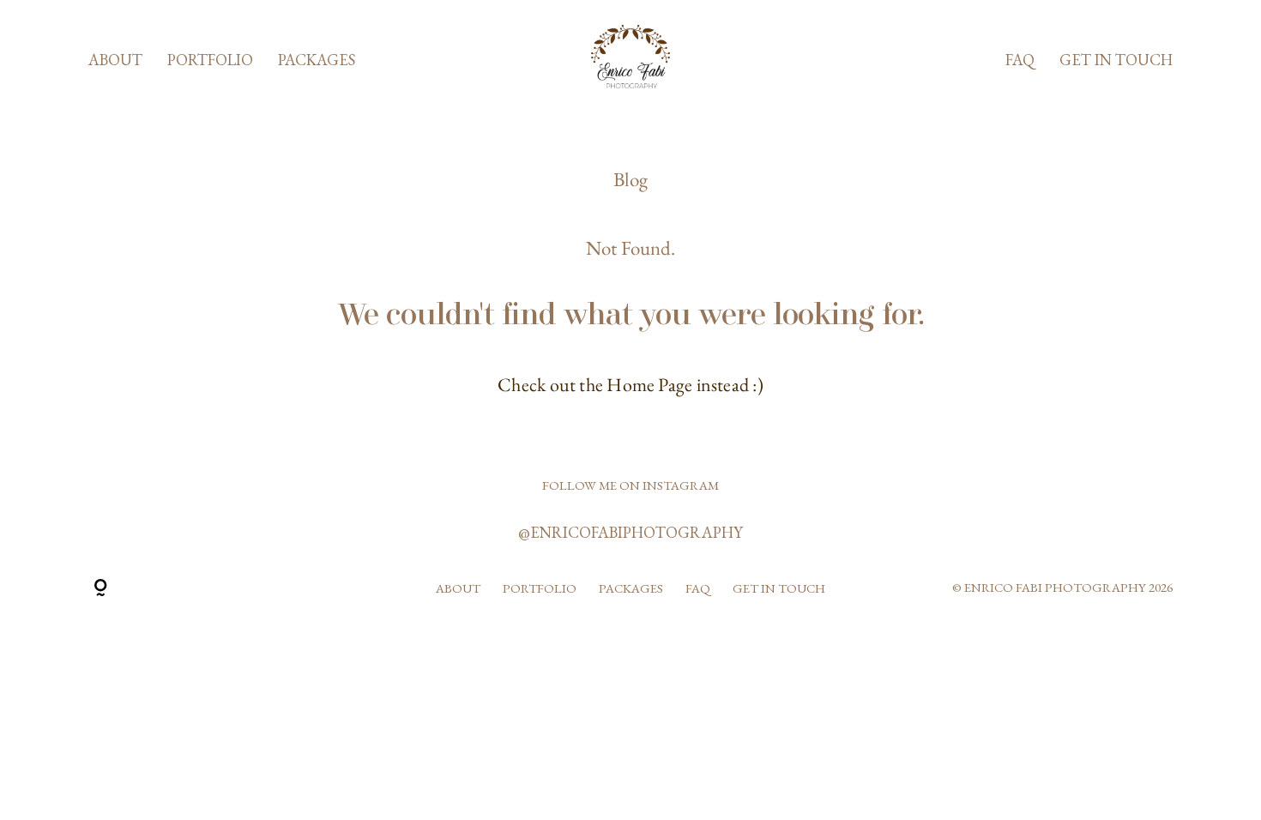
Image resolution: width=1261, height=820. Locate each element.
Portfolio (210, 60)
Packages (316, 60)
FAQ (1020, 60)
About (115, 60)
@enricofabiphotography (630, 532)
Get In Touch (1116, 60)
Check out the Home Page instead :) (630, 384)
